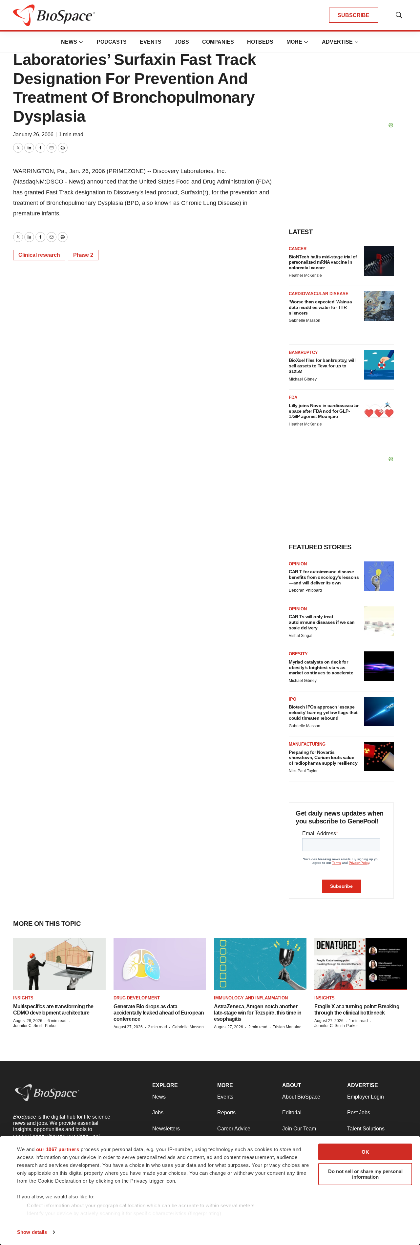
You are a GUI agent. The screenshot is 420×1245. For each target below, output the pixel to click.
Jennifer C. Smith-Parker (35, 1025)
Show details (32, 1232)
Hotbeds (260, 42)
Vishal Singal (300, 635)
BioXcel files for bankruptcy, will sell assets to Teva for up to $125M (322, 366)
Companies (218, 42)
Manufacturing (307, 744)
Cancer (297, 248)
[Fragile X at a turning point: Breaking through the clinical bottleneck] (360, 964)
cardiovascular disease (318, 293)
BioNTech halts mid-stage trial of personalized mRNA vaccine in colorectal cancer (323, 262)
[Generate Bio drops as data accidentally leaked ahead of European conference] (160, 964)
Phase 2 (83, 255)
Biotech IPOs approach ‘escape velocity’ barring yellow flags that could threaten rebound (323, 712)
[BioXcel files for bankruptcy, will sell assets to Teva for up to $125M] (379, 365)
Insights (23, 997)
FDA (293, 397)
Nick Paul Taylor (303, 771)
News (69, 42)
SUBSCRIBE (353, 15)
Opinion (298, 563)
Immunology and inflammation (251, 997)
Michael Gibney (303, 379)
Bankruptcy (303, 352)
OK (365, 1152)
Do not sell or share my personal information (365, 1174)
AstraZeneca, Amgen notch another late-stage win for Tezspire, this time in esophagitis (258, 1013)
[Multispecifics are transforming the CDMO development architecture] (59, 964)
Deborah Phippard (305, 590)
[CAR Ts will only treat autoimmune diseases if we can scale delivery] (379, 621)
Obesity (298, 653)
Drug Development (137, 997)
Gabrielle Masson (304, 320)
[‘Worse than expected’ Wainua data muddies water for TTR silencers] (379, 306)
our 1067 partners (57, 1149)
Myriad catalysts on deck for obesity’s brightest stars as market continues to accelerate (321, 667)
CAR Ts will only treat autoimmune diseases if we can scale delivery (322, 622)
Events (150, 42)
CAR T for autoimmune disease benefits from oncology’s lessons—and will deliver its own (324, 577)
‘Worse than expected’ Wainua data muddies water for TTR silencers (320, 307)
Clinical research (39, 255)
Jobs (182, 42)
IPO (292, 699)
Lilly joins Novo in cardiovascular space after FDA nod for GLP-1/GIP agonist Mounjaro (323, 411)
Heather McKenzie (305, 275)
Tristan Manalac (287, 1027)
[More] (81, 42)
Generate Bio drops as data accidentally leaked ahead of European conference (159, 1013)
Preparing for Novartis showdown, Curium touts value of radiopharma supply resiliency (323, 758)
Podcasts (112, 42)
